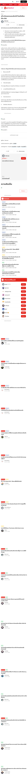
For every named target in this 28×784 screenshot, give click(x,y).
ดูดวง (15, 4)
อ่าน (4, 4)
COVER (14, 143)
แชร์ (8, 24)
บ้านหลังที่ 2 (23, 146)
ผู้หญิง (10, 4)
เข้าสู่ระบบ (24, 1)
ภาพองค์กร (14, 146)
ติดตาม (23, 158)
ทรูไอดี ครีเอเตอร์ (23, 4)
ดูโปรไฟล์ (4, 158)
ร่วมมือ (18, 146)
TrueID (3, 2)
